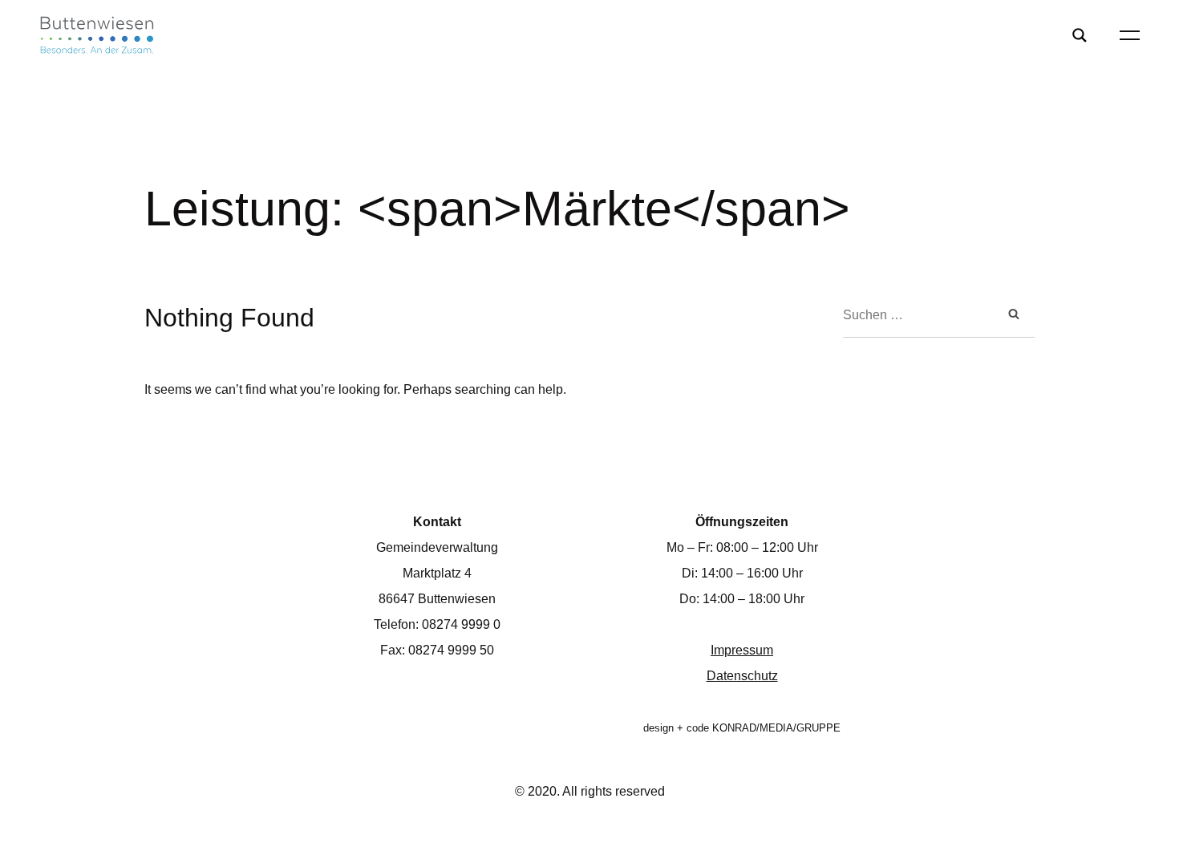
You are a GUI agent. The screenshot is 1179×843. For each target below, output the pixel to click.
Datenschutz (742, 676)
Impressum (742, 650)
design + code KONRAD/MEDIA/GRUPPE (742, 728)
